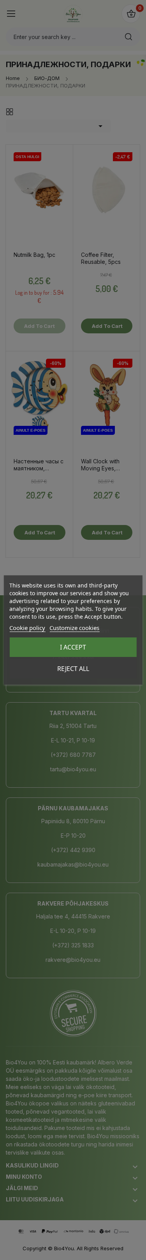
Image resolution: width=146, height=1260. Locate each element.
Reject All (73, 668)
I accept (73, 647)
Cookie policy (27, 628)
